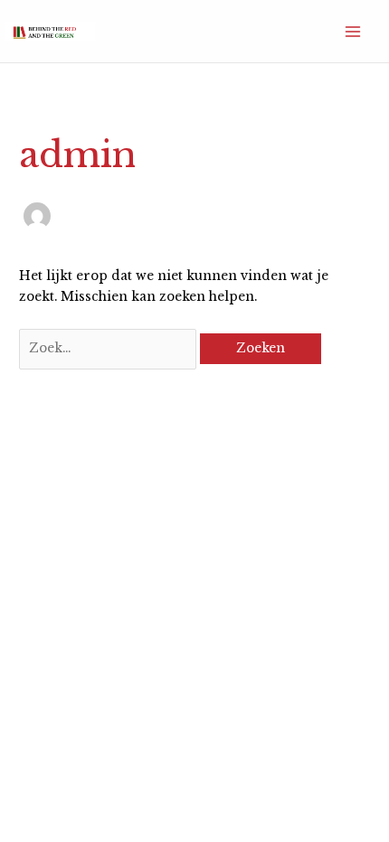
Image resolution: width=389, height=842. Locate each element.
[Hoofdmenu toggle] (353, 31)
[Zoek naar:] (109, 348)
